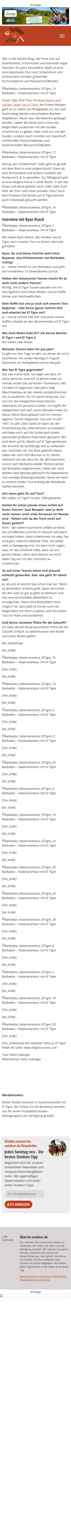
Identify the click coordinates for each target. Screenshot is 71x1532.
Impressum (45, 1276)
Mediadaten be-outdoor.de (35, 1279)
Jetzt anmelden (18, 1204)
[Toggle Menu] (62, 35)
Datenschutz (59, 1276)
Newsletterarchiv (29, 1276)
